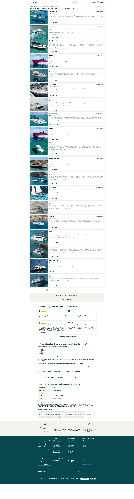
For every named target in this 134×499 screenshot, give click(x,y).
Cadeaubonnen (56, 447)
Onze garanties (56, 442)
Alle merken (70, 452)
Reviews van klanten (57, 450)
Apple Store (45, 461)
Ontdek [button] (93, 2)
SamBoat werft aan (57, 441)
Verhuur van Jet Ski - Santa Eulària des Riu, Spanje (74, 417)
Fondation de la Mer (57, 452)
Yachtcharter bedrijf (57, 446)
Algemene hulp (86, 460)
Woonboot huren (71, 447)
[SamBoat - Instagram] (71, 461)
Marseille (84, 440)
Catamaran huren (71, 445)
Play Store (45, 464)
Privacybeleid (61, 478)
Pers (53, 451)
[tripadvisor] (81, 471)
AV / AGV (67, 478)
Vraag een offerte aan (67, 299)
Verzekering (55, 444)
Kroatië (84, 446)
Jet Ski (72, 395)
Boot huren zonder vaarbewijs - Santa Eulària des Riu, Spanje (50, 411)
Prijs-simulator (56, 445)
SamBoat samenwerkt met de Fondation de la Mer (76, 405)
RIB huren (70, 441)
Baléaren (84, 447)
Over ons (54, 440)
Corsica (84, 445)
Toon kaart (98, 6)
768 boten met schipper (56, 398)
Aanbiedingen (70, 451)
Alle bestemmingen (86, 448)
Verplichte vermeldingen (53, 478)
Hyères (84, 442)
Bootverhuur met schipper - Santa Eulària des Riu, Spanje (73, 411)
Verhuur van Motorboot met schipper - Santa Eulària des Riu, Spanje (78, 414)
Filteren (74, 1)
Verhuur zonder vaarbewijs (73, 448)
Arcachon (84, 441)
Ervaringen (55, 453)
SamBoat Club (56, 448)
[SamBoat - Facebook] (68, 461)
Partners (72, 478)
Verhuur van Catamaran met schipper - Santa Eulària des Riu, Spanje (51, 414)
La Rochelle (85, 444)
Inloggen (101, 2)
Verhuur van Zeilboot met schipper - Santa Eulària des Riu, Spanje (50, 417)
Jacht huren (70, 442)
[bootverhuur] (34, 2)
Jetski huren (70, 446)
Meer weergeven (42, 332)
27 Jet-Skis (41, 354)
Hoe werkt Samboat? (87, 461)
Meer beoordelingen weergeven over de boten (67, 336)
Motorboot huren (71, 440)
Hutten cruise (70, 450)
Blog (54, 455)
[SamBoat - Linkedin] (73, 461)
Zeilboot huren (71, 444)
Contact (84, 463)
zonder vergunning (57, 390)
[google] (60, 471)
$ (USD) (92, 478)
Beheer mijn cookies (87, 464)
